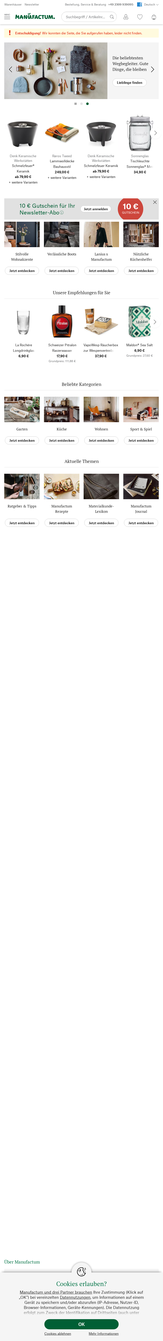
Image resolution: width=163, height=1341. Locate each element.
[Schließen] (155, 202)
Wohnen (101, 429)
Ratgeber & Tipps (22, 506)
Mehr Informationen (104, 1333)
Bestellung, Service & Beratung (99, 4)
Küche (62, 429)
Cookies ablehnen (57, 1333)
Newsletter (32, 4)
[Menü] (7, 16)
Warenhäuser (13, 4)
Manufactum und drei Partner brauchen (56, 1292)
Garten (22, 429)
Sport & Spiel (141, 429)
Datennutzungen (75, 1297)
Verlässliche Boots (61, 254)
